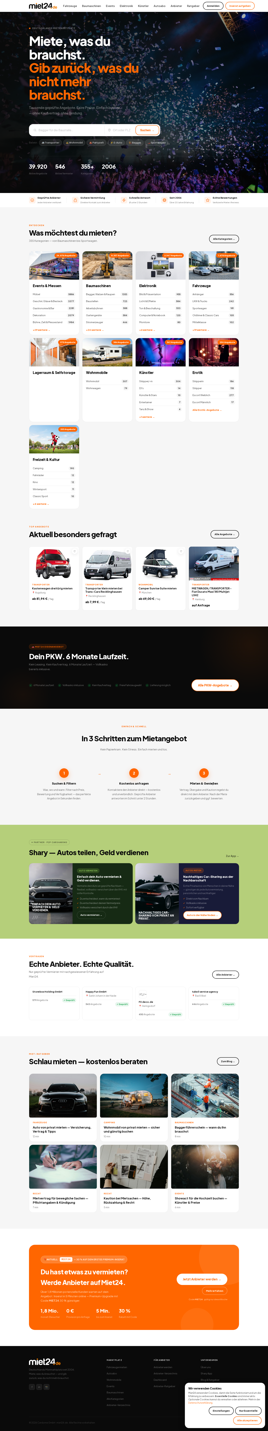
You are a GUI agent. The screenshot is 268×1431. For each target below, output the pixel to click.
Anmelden (213, 5)
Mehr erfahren (214, 1290)
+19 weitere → (201, 329)
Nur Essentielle (248, 1410)
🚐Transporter (50, 142)
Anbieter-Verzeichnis (118, 1405)
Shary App (206, 1373)
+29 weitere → (41, 329)
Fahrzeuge (70, 5)
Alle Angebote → (225, 534)
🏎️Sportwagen (156, 142)
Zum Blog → (228, 1061)
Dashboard (160, 1379)
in (39, 1386)
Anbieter (176, 5)
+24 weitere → (95, 329)
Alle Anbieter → (225, 974)
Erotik (198, 372)
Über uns (206, 1367)
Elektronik (126, 5)
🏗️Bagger (135, 142)
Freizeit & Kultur (46, 459)
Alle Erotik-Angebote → (207, 409)
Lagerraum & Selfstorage (54, 372)
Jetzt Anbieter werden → (202, 1279)
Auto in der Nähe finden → (202, 915)
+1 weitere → (147, 416)
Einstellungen (221, 1410)
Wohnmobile (97, 372)
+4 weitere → (41, 503)
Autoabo (160, 5)
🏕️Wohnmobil (74, 142)
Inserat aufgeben (240, 5)
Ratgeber (193, 5)
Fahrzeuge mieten (117, 1367)
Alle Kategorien (115, 1398)
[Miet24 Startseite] (43, 6)
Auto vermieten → (91, 914)
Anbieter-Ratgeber (164, 1386)
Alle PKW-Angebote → (215, 685)
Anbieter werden (163, 1367)
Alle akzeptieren (247, 1420)
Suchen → (147, 130)
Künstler (143, 5)
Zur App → (232, 856)
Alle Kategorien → (224, 238)
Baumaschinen (91, 5)
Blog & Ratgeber (210, 1379)
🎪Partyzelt (96, 142)
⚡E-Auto (116, 142)
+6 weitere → (147, 329)
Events (110, 5)
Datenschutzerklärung (200, 1402)
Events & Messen (47, 285)
